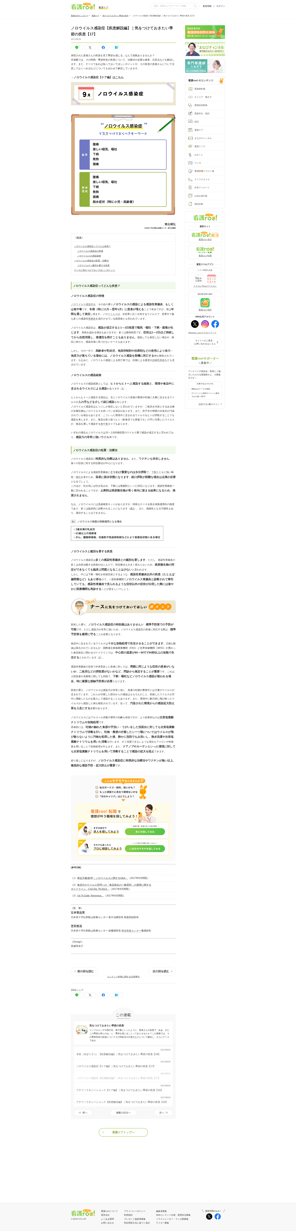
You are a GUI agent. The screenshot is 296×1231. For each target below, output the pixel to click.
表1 (132, 508)
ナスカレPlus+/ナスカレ (205, 286)
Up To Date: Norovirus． (90, 895)
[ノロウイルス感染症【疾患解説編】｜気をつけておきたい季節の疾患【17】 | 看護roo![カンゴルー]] (116, 47)
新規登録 (207, 6)
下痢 (153, 472)
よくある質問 (107, 1219)
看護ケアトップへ (123, 1132)
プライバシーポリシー (135, 1211)
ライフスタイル (202, 179)
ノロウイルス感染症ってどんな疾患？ (92, 246)
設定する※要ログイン (209, 404)
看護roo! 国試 (205, 310)
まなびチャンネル (203, 138)
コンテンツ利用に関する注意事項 (123, 976)
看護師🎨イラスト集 (204, 171)
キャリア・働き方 (203, 97)
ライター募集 (162, 1223)
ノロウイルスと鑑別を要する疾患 (93, 265)
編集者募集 (161, 1211)
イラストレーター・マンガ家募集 (172, 1219)
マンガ (197, 163)
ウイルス (112, 314)
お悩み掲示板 (200, 196)
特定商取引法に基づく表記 (137, 1223)
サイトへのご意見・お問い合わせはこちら (205, 342)
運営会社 (105, 1215)
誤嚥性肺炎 (158, 360)
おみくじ (198, 154)
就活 (196, 121)
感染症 (89, 304)
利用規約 (128, 1215)
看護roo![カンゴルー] (79, 16)
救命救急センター (131, 930)
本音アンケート (202, 187)
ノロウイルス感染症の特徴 (90, 251)
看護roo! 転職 (205, 255)
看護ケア (95, 16)
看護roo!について (109, 1211)
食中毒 (104, 424)
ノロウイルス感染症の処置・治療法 (91, 260)
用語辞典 (198, 204)
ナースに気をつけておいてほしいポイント (94, 270)
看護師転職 (199, 89)
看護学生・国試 (202, 113)
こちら (119, 77)
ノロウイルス (78, 304)
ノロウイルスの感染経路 (89, 256)
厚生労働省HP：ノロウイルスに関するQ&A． (102, 878)
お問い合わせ (107, 1223)
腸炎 (93, 318)
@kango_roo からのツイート (202, 332)
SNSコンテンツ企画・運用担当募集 (173, 1215)
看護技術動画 (200, 105)
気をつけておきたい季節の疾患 (115, 16)
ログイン (220, 6)
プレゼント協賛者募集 (135, 1219)
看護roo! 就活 (205, 239)
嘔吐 (78, 477)
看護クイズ (199, 146)
